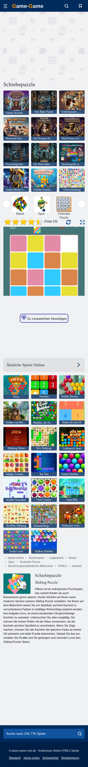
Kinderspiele (36, 558)
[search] (80, 734)
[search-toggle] (66, 6)
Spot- (11, 562)
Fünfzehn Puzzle (29, 562)
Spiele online (16, 558)
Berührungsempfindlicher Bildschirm (30, 566)
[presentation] (6, 204)
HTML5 (62, 566)
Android (76, 566)
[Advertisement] (41, 45)
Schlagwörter (50, 758)
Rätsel (72, 558)
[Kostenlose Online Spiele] (28, 6)
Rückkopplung (70, 758)
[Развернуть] (82, 222)
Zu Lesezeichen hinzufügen (46, 318)
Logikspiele (56, 558)
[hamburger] (5, 6)
